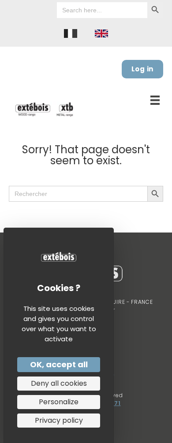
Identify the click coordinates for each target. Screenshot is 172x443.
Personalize (59, 402)
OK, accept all (59, 364)
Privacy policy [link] (59, 420)
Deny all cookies (59, 383)
